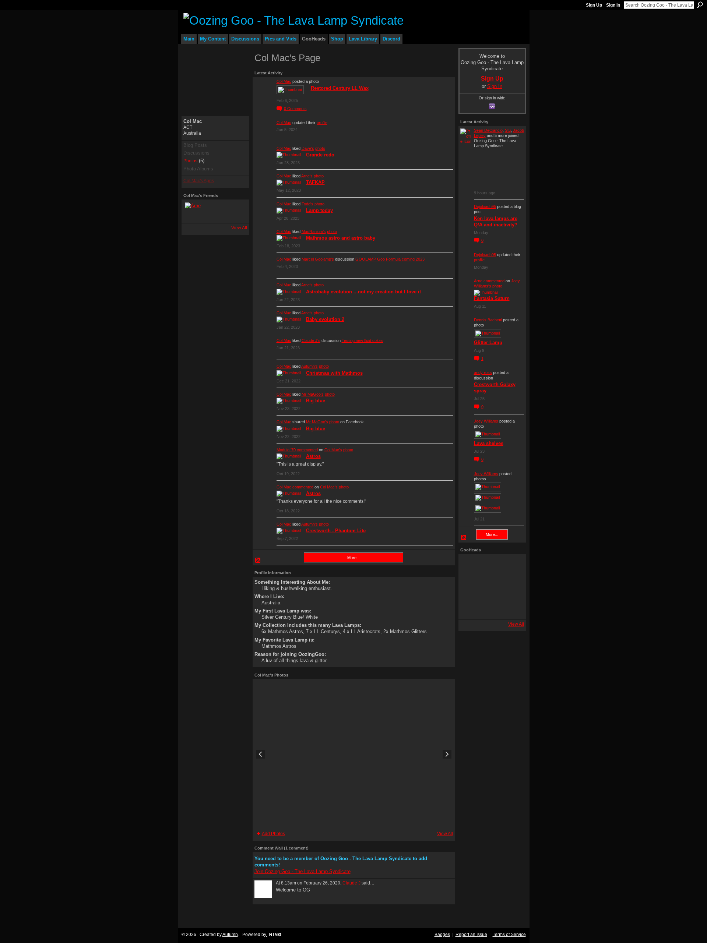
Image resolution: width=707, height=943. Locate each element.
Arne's (307, 176)
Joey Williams (486, 421)
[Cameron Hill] (491, 566)
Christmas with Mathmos (334, 373)
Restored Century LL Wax (340, 88)
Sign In (613, 5)
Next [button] (447, 754)
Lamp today (319, 210)
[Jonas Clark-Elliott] (470, 587)
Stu (508, 130)
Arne (478, 281)
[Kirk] (491, 587)
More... (353, 557)
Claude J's (311, 340)
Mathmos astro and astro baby (340, 238)
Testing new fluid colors (362, 340)
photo (320, 148)
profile (322, 122)
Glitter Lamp (488, 342)
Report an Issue (471, 934)
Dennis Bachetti (488, 320)
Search (700, 4)
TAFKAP (315, 182)
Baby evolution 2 (325, 319)
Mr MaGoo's (313, 394)
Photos (190, 160)
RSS (258, 560)
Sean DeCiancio (488, 130)
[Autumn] (470, 607)
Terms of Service (509, 934)
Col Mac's (333, 450)
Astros (313, 456)
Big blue (315, 400)
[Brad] (512, 587)
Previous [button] (260, 754)
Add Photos (273, 833)
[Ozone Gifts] (512, 566)
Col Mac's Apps (198, 180)
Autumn (230, 934)
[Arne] (194, 211)
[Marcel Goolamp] (512, 607)
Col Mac (284, 81)
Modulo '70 (286, 450)
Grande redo (320, 155)
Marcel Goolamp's (318, 259)
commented (307, 450)
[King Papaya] (470, 566)
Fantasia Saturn (492, 298)
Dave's (308, 148)
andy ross (483, 372)
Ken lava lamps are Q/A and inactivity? (495, 221)
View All (239, 227)
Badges (442, 934)
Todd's (307, 204)
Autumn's (309, 366)
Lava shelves (488, 443)
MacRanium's (314, 231)
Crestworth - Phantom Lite (336, 530)
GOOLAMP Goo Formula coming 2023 (390, 259)
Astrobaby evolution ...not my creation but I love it (363, 291)
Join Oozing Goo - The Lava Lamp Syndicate (302, 871)
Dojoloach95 (485, 206)
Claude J (351, 883)
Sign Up (594, 5)
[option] (353, 754)
